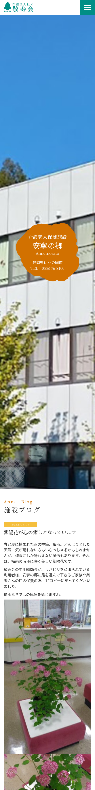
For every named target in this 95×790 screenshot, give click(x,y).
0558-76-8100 (53, 268)
